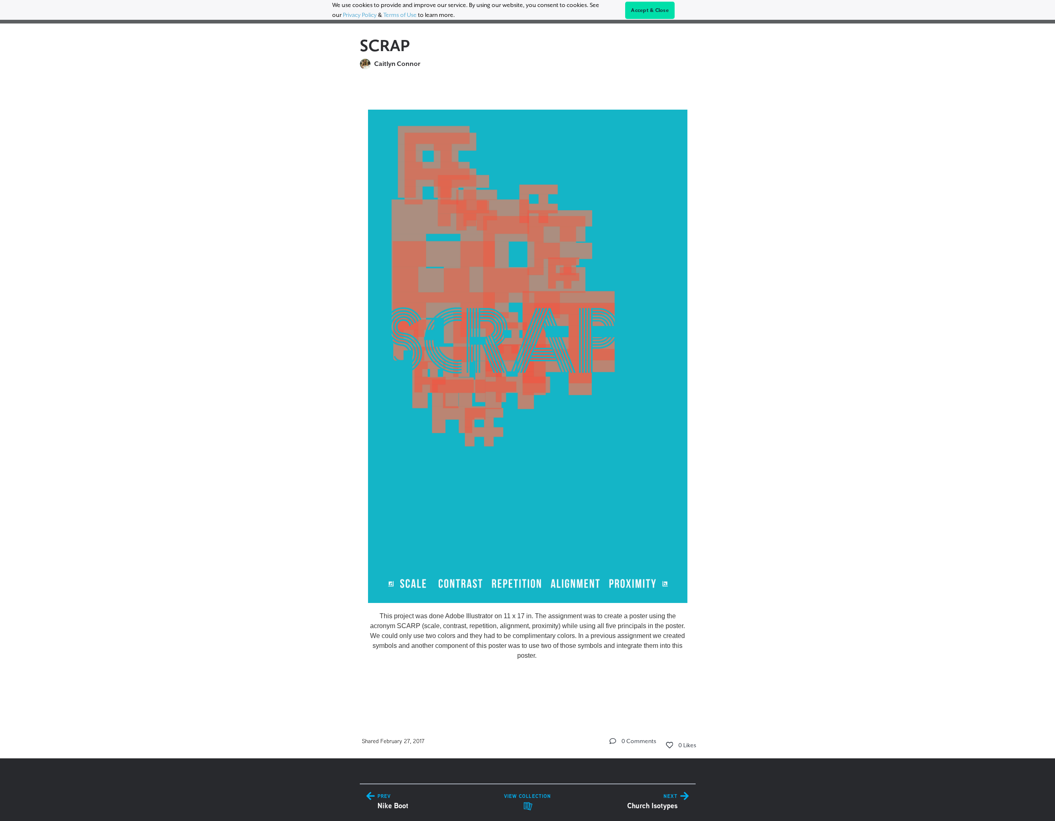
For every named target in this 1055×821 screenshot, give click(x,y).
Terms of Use (400, 15)
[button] (613, 741)
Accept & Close (650, 10)
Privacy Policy (360, 15)
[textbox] (528, 393)
